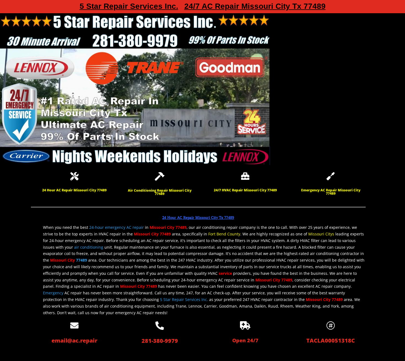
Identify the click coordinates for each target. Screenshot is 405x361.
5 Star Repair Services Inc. (129, 7)
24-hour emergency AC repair (116, 227)
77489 (81, 260)
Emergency (53, 292)
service (225, 273)
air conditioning (88, 247)
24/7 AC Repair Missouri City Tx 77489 (255, 7)
